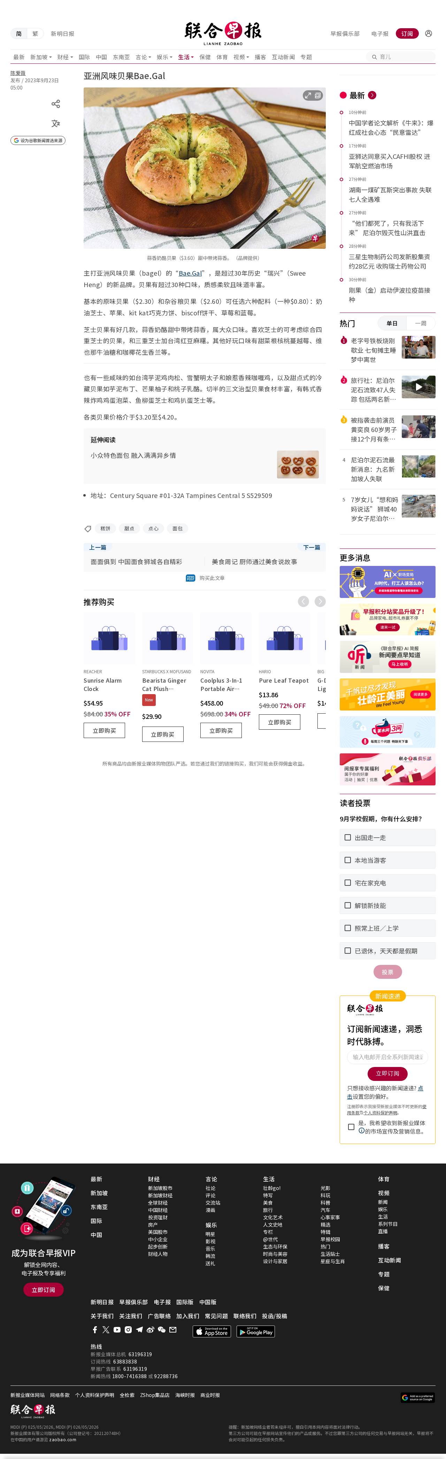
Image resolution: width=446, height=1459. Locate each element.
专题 (306, 57)
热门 (325, 1246)
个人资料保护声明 (94, 1394)
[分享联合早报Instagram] (128, 1330)
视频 (239, 57)
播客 (260, 57)
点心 (153, 528)
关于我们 (102, 1316)
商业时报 (210, 1394)
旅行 (268, 1209)
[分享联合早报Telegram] (139, 1330)
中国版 (208, 1302)
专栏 (268, 1231)
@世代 (270, 1239)
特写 (268, 1195)
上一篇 (98, 547)
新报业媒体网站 (27, 1394)
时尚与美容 (275, 1253)
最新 (19, 57)
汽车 (325, 1209)
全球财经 (158, 1202)
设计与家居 (275, 1261)
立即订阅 (43, 1289)
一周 (421, 323)
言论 (141, 57)
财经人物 (158, 1253)
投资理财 (158, 1217)
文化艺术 (273, 1217)
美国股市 (158, 1231)
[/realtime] (372, 95)
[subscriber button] (428, 33)
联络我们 (244, 1316)
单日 (392, 323)
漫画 (210, 1209)
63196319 (140, 1354)
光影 (325, 1187)
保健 (205, 57)
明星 (210, 1233)
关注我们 (130, 1316)
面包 (177, 528)
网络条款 (60, 1394)
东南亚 (121, 57)
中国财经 (158, 1209)
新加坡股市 (160, 1187)
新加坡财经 (160, 1195)
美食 (268, 1202)
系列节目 (388, 1223)
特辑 (325, 1231)
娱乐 (162, 57)
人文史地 (273, 1224)
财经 (63, 57)
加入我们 (187, 1316)
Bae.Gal (190, 272)
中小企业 (158, 1239)
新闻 (383, 1201)
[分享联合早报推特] (106, 1330)
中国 (101, 57)
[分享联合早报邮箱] (173, 1330)
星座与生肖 (333, 1261)
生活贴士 (330, 1253)
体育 (222, 57)
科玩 (325, 1195)
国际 (84, 57)
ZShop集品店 (155, 1394)
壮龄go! (271, 1187)
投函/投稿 (274, 1316)
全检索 (127, 1394)
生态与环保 (275, 1246)
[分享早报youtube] (117, 1330)
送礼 (210, 1263)
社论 (210, 1187)
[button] (429, 33)
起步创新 (158, 1246)
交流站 (213, 1202)
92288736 (166, 1376)
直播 (383, 1231)
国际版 (185, 1302)
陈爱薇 (18, 72)
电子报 (380, 33)
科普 (325, 1202)
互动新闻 (283, 57)
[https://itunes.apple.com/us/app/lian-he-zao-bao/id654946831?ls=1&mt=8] (212, 1331)
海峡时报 (185, 1394)
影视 (210, 1241)
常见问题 (216, 1316)
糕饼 (105, 528)
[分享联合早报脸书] (95, 1330)
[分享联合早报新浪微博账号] (150, 1330)
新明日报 (63, 33)
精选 (325, 1224)
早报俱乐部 (345, 33)
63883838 (125, 1361)
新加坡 (39, 57)
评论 (210, 1195)
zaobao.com (62, 1439)
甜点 (129, 528)
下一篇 (312, 547)
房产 (153, 1224)
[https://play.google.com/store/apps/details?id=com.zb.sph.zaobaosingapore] (256, 1331)
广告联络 (159, 1316)
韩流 (210, 1255)
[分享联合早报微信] (161, 1330)
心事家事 (330, 1217)
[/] (223, 33)
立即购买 (104, 730)
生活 (184, 57)
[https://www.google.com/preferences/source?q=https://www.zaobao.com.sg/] (418, 1397)
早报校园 (330, 1239)
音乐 (210, 1248)
